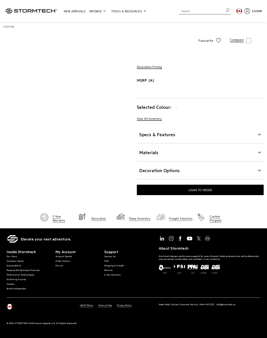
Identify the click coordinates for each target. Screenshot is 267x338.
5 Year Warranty (112, 274)
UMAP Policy (86, 305)
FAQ (106, 260)
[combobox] (200, 11)
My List (59, 265)
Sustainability (14, 265)
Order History (62, 260)
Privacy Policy (124, 305)
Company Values (15, 260)
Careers (10, 283)
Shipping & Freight (114, 265)
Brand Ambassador (16, 288)
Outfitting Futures (16, 279)
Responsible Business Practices (23, 270)
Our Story (12, 256)
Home (8, 26)
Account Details (63, 256)
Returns (108, 270)
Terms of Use (105, 305)
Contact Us (110, 256)
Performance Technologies (20, 274)
